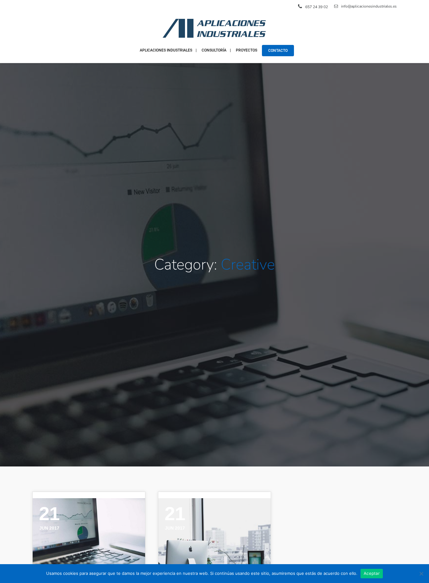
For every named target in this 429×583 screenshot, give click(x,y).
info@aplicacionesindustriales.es (369, 6)
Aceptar (372, 573)
